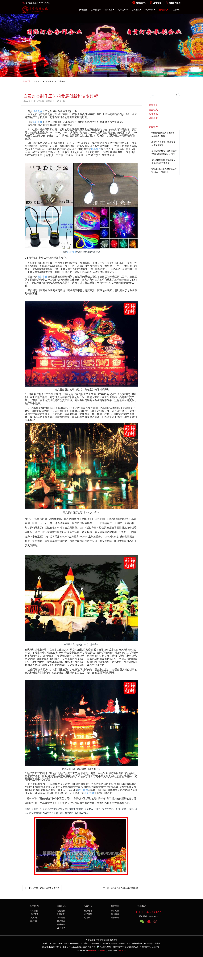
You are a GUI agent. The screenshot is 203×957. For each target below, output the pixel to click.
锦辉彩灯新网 (124, 943)
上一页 (42, 888)
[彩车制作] (81, 557)
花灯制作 (89, 793)
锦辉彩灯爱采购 (153, 943)
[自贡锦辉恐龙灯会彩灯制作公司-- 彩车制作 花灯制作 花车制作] (34, 10)
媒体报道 (153, 118)
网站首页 (83, 9)
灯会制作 (38, 111)
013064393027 (148, 911)
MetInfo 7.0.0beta (96, 950)
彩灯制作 (38, 121)
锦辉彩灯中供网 (139, 943)
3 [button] (104, 75)
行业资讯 (62, 81)
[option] (101, 45)
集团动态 (153, 109)
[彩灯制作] (81, 164)
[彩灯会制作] (81, 302)
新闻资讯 (49, 81)
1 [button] (98, 75)
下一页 (120, 888)
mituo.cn (122, 950)
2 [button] (101, 75)
